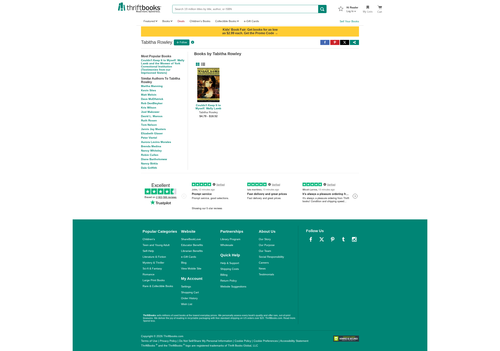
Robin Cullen (149, 154)
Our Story (265, 239)
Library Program (230, 239)
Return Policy (228, 280)
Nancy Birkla (149, 163)
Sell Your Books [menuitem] (349, 21)
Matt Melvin (148, 94)
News (262, 268)
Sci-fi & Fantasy (152, 268)
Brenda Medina (151, 146)
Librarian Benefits (192, 250)
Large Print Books (154, 280)
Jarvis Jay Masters (153, 129)
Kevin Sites (148, 90)
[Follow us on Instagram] (354, 239)
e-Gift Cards (188, 256)
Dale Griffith (149, 167)
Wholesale (226, 245)
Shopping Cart (190, 292)
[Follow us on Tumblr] (343, 239)
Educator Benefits (192, 245)
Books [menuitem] (166, 21)
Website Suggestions (233, 286)
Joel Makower (150, 111)
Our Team (265, 250)
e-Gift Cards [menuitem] (251, 21)
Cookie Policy (243, 340)
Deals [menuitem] (181, 21)
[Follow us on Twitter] (321, 239)
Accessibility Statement (294, 340)
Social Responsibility (271, 256)
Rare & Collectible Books (158, 286)
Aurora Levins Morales (156, 142)
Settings (186, 286)
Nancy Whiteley (151, 150)
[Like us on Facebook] (310, 239)
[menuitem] (352, 8)
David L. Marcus (151, 116)
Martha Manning (152, 86)
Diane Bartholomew (154, 159)
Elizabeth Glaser (152, 133)
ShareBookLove (191, 239)
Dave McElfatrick (152, 99)
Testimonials (266, 274)
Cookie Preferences (266, 340)
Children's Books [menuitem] (200, 21)
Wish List (186, 304)
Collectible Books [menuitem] (225, 21)
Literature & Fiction (154, 256)
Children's (149, 239)
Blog (184, 262)
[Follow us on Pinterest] (332, 239)
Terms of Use (149, 340)
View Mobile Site (191, 268)
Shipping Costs (229, 268)
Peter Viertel (149, 137)
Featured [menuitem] (149, 21)
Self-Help (148, 250)
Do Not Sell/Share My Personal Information (205, 340)
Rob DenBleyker (151, 103)
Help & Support (229, 263)
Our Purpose (267, 245)
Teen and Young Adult (156, 245)
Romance (148, 274)
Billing (224, 274)
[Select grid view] (197, 64)
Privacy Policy (168, 340)
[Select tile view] (202, 64)
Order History (189, 298)
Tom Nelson (149, 124)
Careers (264, 262)
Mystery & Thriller (153, 262)
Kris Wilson (148, 107)
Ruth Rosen (149, 120)
